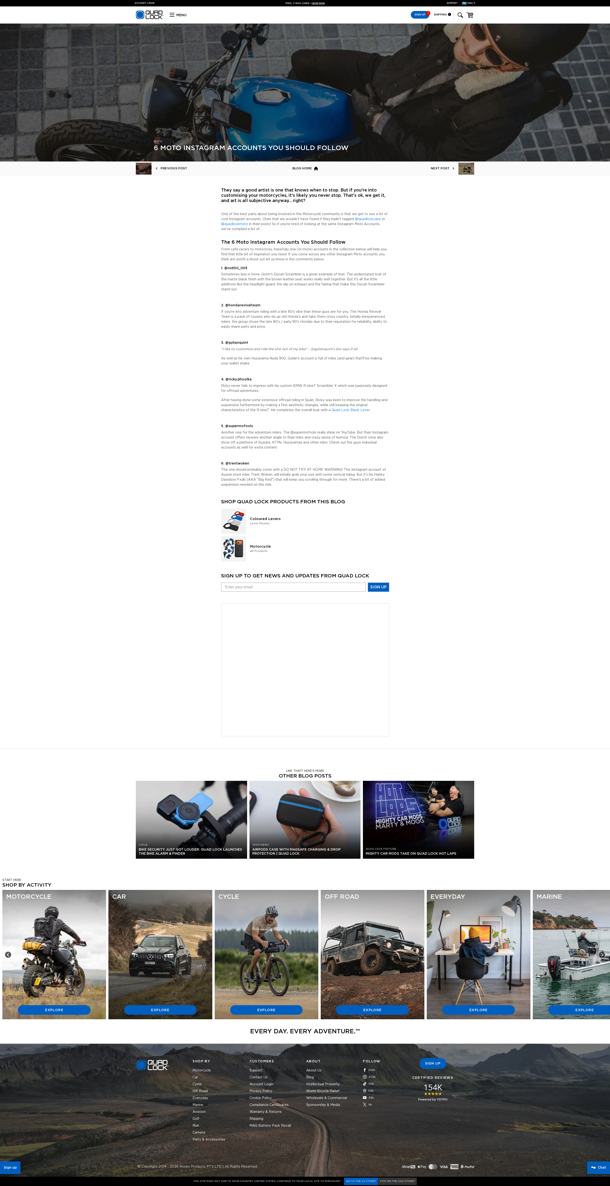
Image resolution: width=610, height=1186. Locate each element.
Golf (196, 1118)
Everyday (200, 1098)
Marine (198, 1105)
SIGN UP (378, 587)
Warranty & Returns (265, 1112)
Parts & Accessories (209, 1139)
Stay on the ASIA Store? (397, 1181)
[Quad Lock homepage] (149, 18)
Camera (199, 1132)
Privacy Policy (260, 1091)
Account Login (261, 1084)
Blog (310, 1077)
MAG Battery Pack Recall (270, 1125)
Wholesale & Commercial (326, 1098)
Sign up (10, 1167)
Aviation (199, 1112)
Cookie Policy (260, 1098)
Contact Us (258, 1077)
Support (452, 3)
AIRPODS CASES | (305, 3)
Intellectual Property (323, 1084)
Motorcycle (202, 1070)
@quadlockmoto (234, 224)
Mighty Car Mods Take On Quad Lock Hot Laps (411, 853)
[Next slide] (602, 954)
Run (196, 1125)
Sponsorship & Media (323, 1105)
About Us (313, 1070)
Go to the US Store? (361, 1181)
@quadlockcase (368, 219)
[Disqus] (305, 668)
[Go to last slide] (8, 954)
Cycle (197, 1084)
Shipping (440, 14)
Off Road (200, 1091)
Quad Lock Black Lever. (350, 410)
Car (195, 1077)
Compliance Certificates (269, 1105)
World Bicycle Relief (323, 1091)
